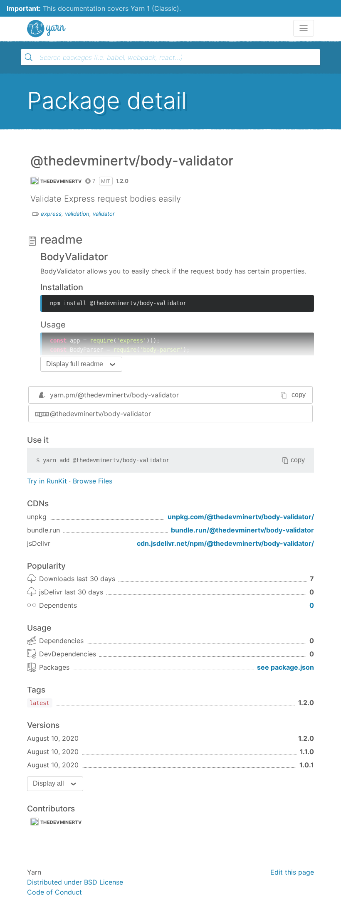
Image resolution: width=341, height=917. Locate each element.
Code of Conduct (54, 892)
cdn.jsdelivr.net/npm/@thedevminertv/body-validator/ (225, 543)
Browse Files (92, 481)
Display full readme (74, 363)
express (51, 213)
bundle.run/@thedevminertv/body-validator (242, 530)
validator (104, 213)
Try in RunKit (47, 481)
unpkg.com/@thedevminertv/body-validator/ (241, 517)
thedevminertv (61, 181)
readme (61, 239)
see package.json (285, 667)
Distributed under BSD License (75, 882)
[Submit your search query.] (28, 57)
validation (77, 213)
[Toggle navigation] (303, 28)
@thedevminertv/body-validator (100, 413)
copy (299, 394)
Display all (48, 783)
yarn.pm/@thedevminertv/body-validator (114, 395)
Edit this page (292, 872)
